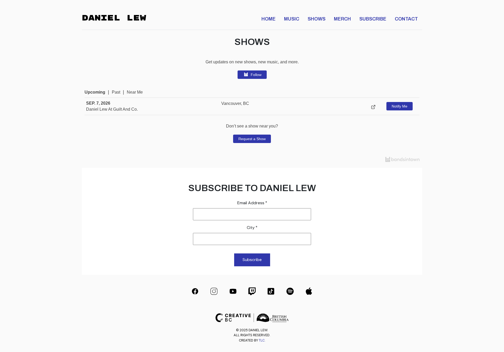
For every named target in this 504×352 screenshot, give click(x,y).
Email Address (252, 203)
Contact (406, 18)
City (252, 227)
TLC (262, 340)
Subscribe (372, 18)
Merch (342, 18)
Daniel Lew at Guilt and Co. (112, 109)
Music (291, 18)
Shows (317, 18)
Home (268, 18)
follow (256, 75)
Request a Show (252, 139)
